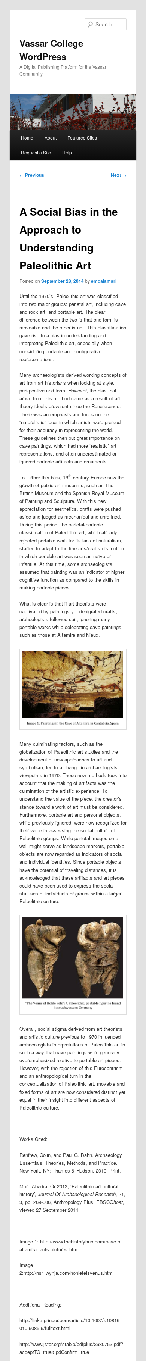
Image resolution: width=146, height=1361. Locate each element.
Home (27, 137)
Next (119, 175)
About (51, 137)
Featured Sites (82, 137)
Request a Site (36, 152)
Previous (31, 175)
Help (67, 152)
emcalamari (103, 281)
